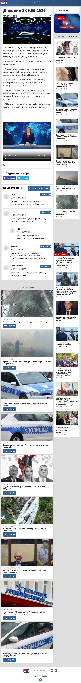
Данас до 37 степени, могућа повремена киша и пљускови (24, 529)
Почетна (11, 3)
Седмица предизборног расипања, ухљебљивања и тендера (26, 488)
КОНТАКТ (29, 3)
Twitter (25, 178)
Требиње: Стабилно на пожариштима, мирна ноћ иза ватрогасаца (27, 362)
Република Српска (27, 287)
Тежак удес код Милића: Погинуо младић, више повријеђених (25, 655)
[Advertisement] (67, 231)
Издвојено (61, 36)
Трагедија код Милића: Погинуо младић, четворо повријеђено (25, 446)
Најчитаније (72, 36)
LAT (35, 3)
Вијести (17, 3)
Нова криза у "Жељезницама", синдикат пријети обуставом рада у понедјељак (25, 613)
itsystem (42, 676)
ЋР (38, 3)
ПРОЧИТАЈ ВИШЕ (9, 326)
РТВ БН (24, 3)
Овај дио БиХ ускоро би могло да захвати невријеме (26, 322)
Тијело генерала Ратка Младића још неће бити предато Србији (24, 571)
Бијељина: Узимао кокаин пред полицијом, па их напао (25, 404)
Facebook (11, 178)
